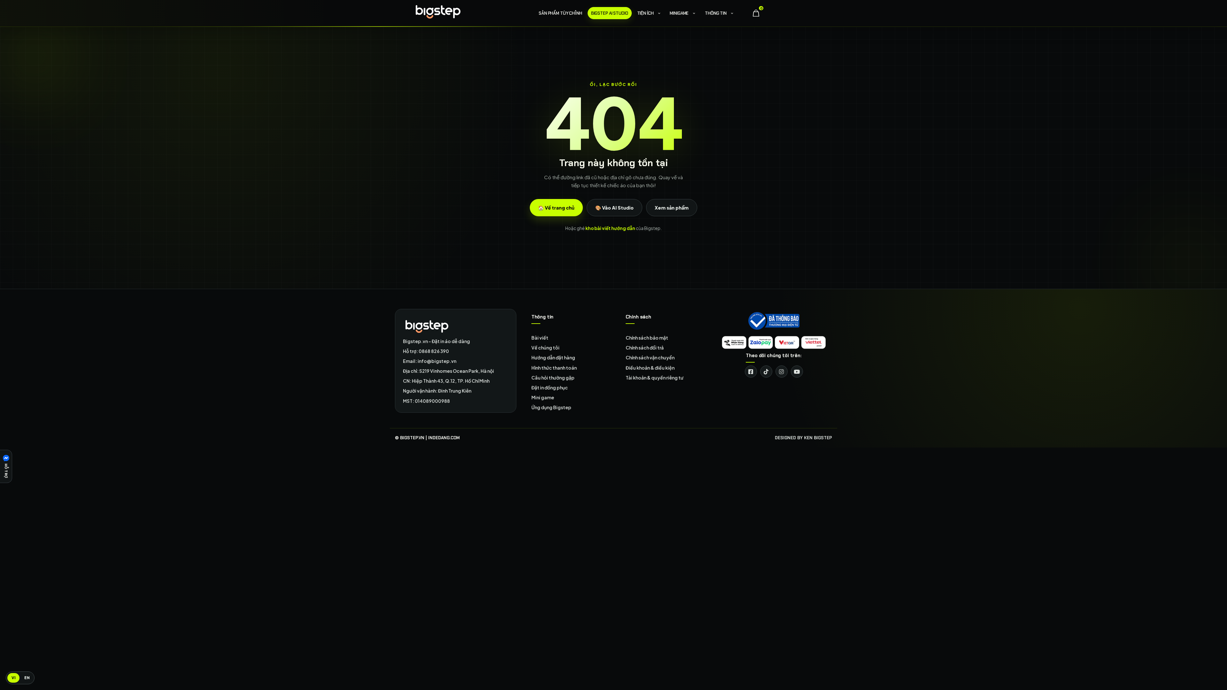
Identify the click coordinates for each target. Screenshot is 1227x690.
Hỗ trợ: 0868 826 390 (426, 351)
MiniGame (679, 13)
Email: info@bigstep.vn (429, 361)
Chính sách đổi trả (645, 347)
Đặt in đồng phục (549, 387)
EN (27, 677)
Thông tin (716, 13)
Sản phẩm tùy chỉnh (560, 13)
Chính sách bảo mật (647, 338)
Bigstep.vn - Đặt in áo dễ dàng (436, 341)
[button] (6, 466)
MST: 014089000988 (426, 401)
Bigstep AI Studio (609, 13)
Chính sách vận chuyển (650, 357)
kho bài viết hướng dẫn (610, 228)
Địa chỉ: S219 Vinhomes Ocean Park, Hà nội (448, 371)
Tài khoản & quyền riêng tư (654, 377)
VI (14, 677)
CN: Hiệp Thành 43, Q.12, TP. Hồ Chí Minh (446, 381)
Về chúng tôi (545, 347)
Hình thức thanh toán (554, 368)
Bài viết (539, 338)
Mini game (542, 397)
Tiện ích (645, 13)
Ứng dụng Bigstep (551, 407)
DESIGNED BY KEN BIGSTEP (803, 438)
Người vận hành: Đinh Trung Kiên (437, 391)
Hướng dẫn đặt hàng (553, 357)
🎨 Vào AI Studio (614, 208)
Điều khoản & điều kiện (650, 368)
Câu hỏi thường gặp (553, 377)
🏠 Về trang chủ (556, 208)
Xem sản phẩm (672, 208)
